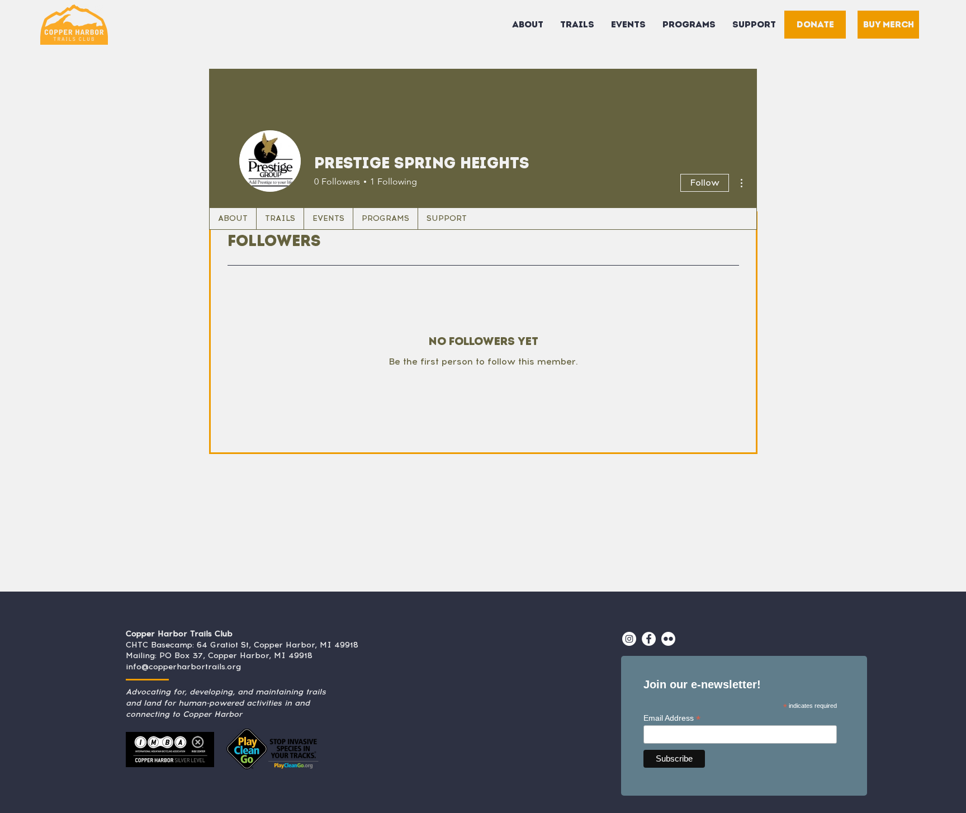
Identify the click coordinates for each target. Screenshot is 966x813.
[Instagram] (629, 639)
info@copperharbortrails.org (183, 667)
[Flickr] (668, 639)
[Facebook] (649, 639)
